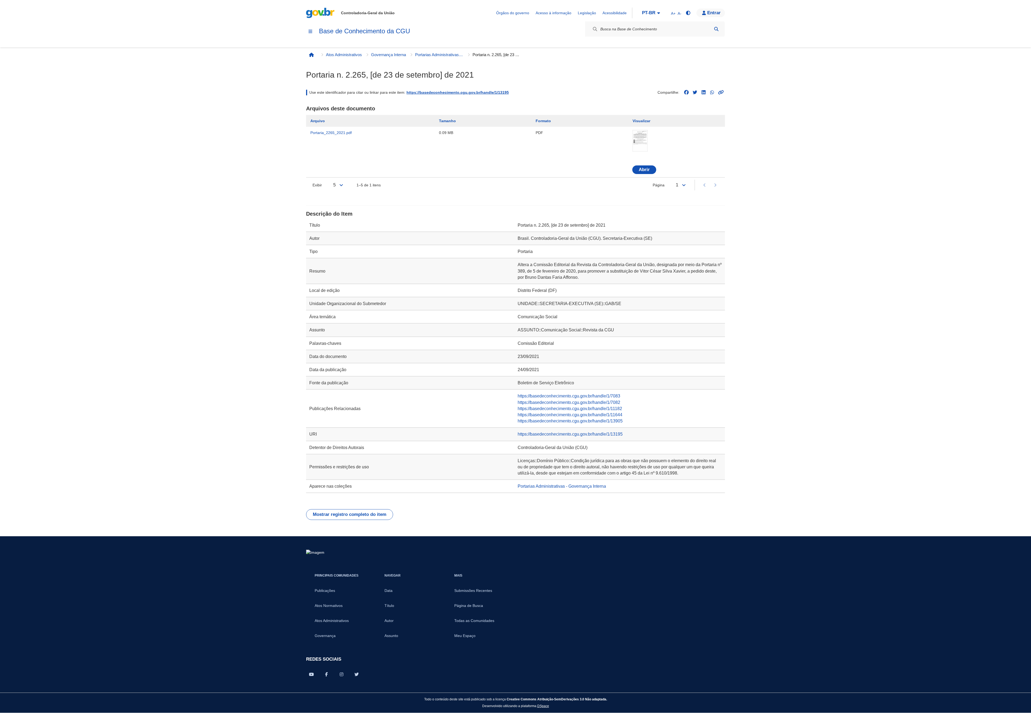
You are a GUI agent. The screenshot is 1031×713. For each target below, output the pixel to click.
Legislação (587, 13)
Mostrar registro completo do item (349, 514)
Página (659, 185)
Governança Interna (388, 54)
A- (679, 13)
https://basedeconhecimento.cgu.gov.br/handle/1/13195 (457, 92)
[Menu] (310, 31)
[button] (710, 13)
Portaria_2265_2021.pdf (331, 133)
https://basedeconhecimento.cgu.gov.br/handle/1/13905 (570, 421)
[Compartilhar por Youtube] (311, 674)
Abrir (644, 169)
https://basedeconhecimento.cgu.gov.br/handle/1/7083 (569, 396)
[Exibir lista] (341, 185)
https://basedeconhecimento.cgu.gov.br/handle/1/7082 (569, 402)
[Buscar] (716, 29)
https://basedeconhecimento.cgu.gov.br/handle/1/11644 (570, 414)
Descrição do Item (329, 214)
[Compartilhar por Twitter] (356, 674)
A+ (673, 13)
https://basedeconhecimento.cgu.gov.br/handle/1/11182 (570, 408)
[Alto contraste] (688, 13)
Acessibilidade (614, 13)
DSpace (543, 706)
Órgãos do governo (512, 13)
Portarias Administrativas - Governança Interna (439, 54)
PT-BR (648, 12)
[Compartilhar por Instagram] (341, 674)
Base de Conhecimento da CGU (364, 31)
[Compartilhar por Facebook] (326, 674)
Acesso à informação (553, 13)
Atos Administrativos (344, 54)
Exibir (317, 185)
